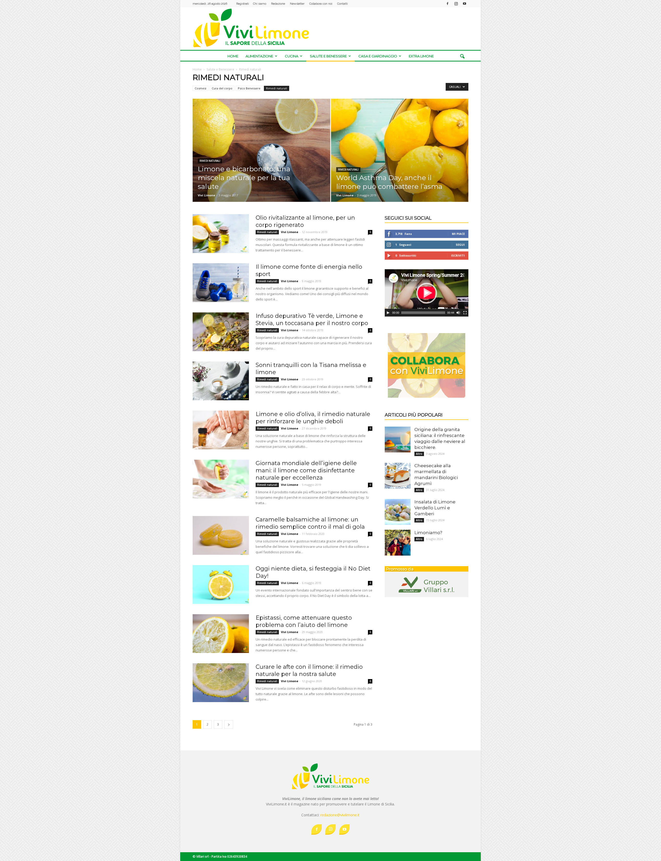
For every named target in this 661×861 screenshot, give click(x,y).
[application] (426, 293)
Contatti (342, 3)
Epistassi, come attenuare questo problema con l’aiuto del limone (304, 621)
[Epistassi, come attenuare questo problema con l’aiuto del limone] (221, 633)
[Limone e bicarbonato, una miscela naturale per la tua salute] (261, 150)
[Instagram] (456, 3)
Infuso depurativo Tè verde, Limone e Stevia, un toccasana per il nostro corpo (312, 319)
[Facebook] (447, 3)
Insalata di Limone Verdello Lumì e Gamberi (434, 507)
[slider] (423, 312)
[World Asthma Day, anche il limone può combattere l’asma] (400, 154)
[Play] (388, 313)
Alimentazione (259, 56)
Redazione (278, 3)
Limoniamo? (428, 532)
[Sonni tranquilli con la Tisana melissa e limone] (221, 381)
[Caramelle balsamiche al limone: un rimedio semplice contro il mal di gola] (221, 535)
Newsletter (297, 3)
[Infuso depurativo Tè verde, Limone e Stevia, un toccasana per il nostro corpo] (221, 331)
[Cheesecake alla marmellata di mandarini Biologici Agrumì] (398, 476)
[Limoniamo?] (398, 543)
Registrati (242, 3)
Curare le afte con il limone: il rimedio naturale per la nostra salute (309, 670)
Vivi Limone (206, 195)
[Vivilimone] (330, 28)
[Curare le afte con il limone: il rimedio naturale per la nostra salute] (221, 682)
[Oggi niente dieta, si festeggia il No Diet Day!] (221, 584)
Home (232, 56)
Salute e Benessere (328, 56)
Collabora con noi (320, 3)
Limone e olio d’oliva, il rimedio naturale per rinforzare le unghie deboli (313, 418)
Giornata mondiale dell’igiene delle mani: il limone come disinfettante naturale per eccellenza (306, 470)
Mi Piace (458, 234)
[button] (462, 56)
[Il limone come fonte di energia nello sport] (221, 282)
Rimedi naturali (276, 88)
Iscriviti (458, 255)
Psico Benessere (249, 88)
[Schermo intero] (465, 313)
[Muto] (458, 313)
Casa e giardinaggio (377, 56)
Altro (419, 454)
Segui (460, 245)
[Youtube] (464, 3)
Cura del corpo (222, 88)
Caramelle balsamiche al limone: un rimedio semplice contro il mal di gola (310, 523)
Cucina (291, 56)
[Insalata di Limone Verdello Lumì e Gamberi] (398, 512)
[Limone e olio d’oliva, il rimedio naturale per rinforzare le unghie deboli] (221, 430)
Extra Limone (421, 56)
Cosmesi (200, 88)
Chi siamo (259, 3)
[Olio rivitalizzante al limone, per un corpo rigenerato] (221, 233)
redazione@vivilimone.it (340, 814)
